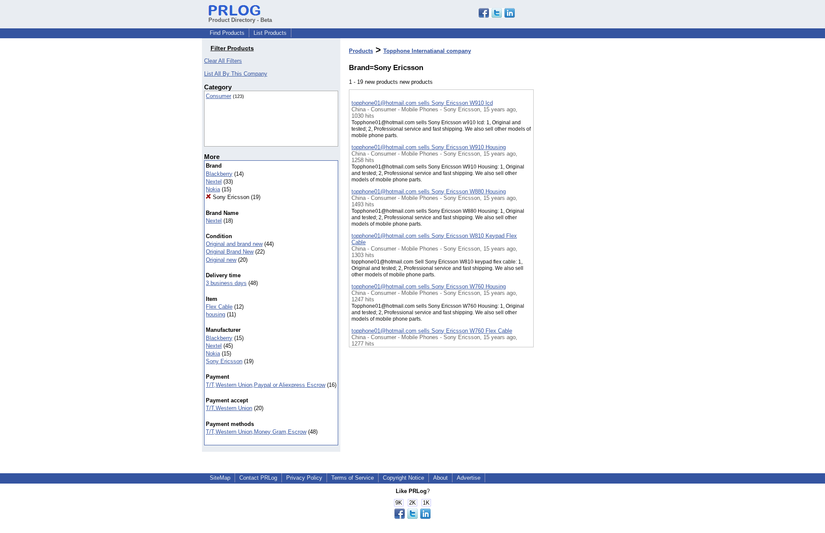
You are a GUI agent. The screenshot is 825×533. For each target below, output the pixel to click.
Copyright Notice (403, 478)
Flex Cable (219, 306)
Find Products (227, 33)
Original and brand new (234, 244)
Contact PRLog (258, 478)
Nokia (213, 189)
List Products (270, 33)
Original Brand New (230, 251)
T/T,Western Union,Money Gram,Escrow (256, 432)
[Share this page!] (497, 15)
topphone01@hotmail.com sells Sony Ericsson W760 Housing (428, 286)
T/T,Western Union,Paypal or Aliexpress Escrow (265, 385)
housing (215, 314)
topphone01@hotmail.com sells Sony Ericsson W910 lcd (422, 103)
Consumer (218, 96)
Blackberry (219, 174)
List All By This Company (235, 73)
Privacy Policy (304, 478)
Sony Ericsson (230, 197)
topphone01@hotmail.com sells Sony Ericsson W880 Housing (428, 191)
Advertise (468, 478)
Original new (221, 260)
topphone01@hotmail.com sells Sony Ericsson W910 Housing (428, 147)
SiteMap (220, 478)
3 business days (226, 283)
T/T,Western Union (229, 408)
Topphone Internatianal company (427, 51)
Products (361, 51)
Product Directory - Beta (240, 20)
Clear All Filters (223, 61)
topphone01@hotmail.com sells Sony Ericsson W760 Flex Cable (431, 331)
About (440, 478)
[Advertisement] (576, 223)
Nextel (214, 181)
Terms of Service (352, 478)
